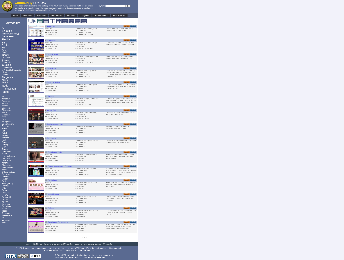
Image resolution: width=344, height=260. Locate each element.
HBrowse (50, 96)
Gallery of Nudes (53, 82)
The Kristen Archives (55, 124)
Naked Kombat (53, 194)
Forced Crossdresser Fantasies (60, 166)
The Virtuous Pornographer (58, 222)
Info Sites (71, 15)
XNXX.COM (51, 40)
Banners (78, 244)
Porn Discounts (101, 15)
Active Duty (51, 68)
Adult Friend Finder (55, 152)
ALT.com (51, 208)
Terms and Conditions (53, 244)
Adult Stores (56, 15)
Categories (84, 15)
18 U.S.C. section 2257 (85, 250)
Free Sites (41, 15)
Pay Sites (27, 15)
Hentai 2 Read (52, 54)
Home (15, 15)
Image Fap (51, 26)
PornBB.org (52, 180)
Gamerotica (51, 138)
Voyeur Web (51, 110)
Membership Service (92, 244)
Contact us (68, 244)
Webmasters (108, 244)
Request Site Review (33, 244)
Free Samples (119, 15)
